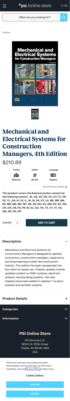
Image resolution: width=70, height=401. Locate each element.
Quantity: (7, 223)
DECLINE (35, 384)
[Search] (63, 17)
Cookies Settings (35, 375)
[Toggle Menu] (4, 6)
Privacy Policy (32, 369)
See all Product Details (54, 187)
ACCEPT (35, 394)
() (65, 5)
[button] (34, 241)
